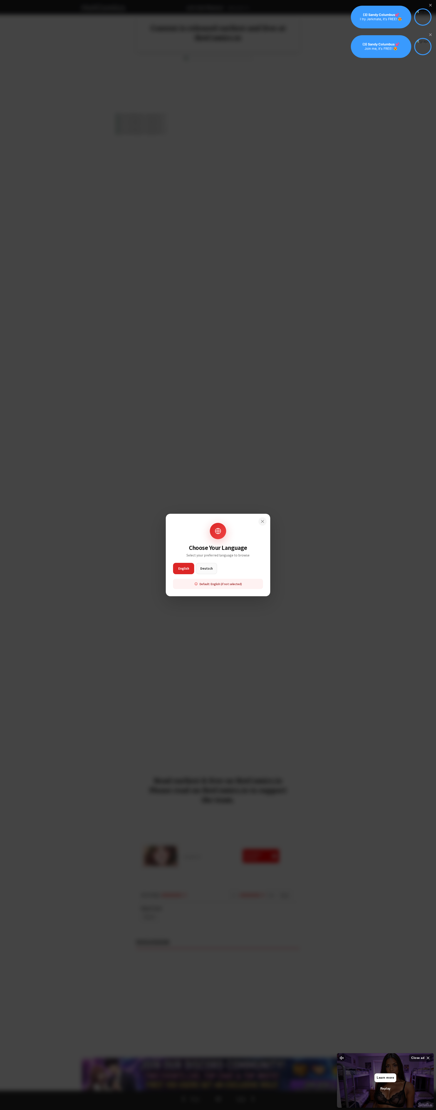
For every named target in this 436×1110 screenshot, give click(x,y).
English (183, 568)
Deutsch (206, 568)
